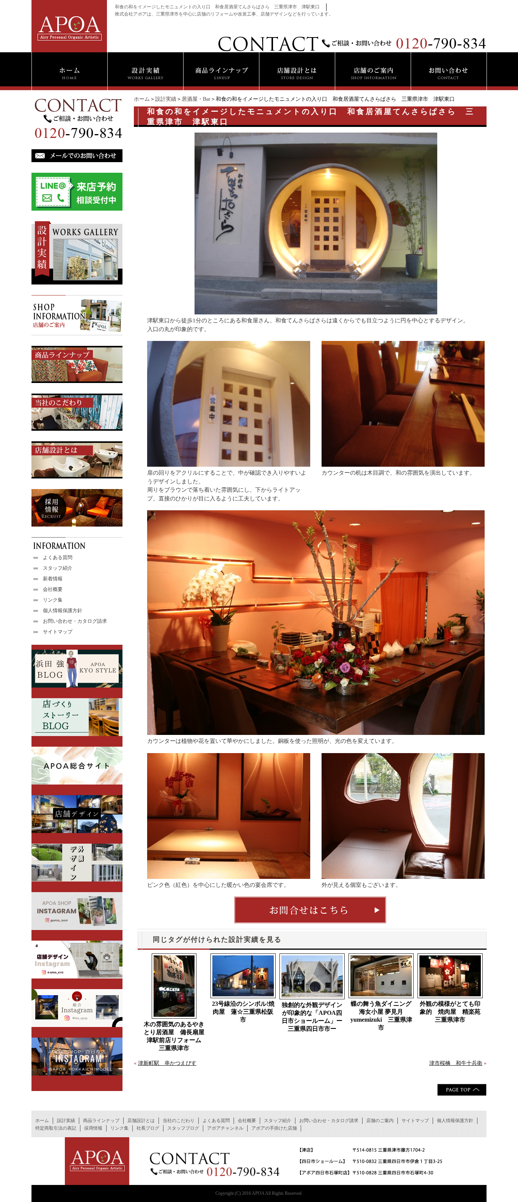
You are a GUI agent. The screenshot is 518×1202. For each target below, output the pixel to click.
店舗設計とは (141, 1120)
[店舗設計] (297, 71)
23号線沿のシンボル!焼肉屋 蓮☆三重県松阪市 (243, 1011)
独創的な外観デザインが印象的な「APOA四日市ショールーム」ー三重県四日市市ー (312, 1017)
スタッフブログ (183, 1128)
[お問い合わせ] (449, 71)
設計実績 (165, 99)
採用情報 (93, 1128)
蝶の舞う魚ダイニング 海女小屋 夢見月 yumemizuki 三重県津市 (382, 1015)
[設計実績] (145, 71)
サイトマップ (57, 632)
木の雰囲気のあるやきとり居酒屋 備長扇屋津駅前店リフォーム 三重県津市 (175, 1036)
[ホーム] (69, 71)
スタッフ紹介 (57, 568)
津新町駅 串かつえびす (167, 1063)
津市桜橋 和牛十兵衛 (455, 1063)
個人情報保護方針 (62, 610)
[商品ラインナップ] (221, 71)
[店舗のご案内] (373, 71)
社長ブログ (148, 1128)
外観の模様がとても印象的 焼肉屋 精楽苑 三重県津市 (451, 1011)
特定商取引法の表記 (55, 1128)
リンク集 (53, 600)
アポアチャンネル (225, 1128)
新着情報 (53, 578)
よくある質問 (57, 557)
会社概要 (53, 589)
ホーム (142, 99)
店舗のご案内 (380, 1120)
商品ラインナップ (101, 1120)
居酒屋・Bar (196, 99)
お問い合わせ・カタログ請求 (75, 621)
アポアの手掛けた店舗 (274, 1128)
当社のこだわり (179, 1120)
